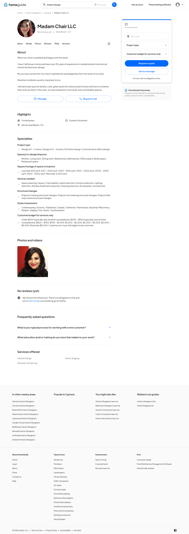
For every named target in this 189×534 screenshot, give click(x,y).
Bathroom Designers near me (108, 405)
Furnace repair (60, 489)
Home (20, 13)
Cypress (47, 13)
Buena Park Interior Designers (24, 410)
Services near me (102, 468)
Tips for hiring (100, 460)
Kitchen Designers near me (107, 401)
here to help (34, 300)
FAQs (57, 43)
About (20, 43)
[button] (64, 327)
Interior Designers (33, 13)
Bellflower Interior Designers (24, 427)
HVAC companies (61, 481)
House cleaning (60, 477)
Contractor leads (144, 460)
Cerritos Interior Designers (23, 405)
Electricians (59, 468)
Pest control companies (64, 511)
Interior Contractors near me (107, 410)
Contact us (16, 477)
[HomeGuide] (15, 5)
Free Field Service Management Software (154, 464)
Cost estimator (101, 464)
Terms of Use (36, 530)
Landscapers (59, 472)
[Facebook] (175, 530)
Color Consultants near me (107, 414)
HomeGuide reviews (145, 468)
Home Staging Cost (145, 405)
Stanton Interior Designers (23, 401)
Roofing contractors (62, 515)
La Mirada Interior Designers (23, 435)
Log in (14, 464)
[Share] (108, 43)
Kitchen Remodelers (62, 502)
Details (29, 43)
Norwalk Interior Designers (23, 431)
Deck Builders (59, 519)
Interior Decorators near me (107, 418)
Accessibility (65, 530)
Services (66, 43)
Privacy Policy (51, 530)
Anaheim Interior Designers (23, 439)
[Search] (114, 4)
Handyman (58, 460)
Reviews (47, 43)
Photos (38, 43)
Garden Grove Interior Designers (26, 422)
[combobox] (67, 5)
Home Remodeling (62, 494)
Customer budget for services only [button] (144, 54)
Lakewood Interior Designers (24, 418)
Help (14, 481)
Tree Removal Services (63, 506)
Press (14, 472)
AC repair (58, 485)
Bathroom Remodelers (63, 498)
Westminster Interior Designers (25, 414)
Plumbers (58, 464)
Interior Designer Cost (146, 401)
